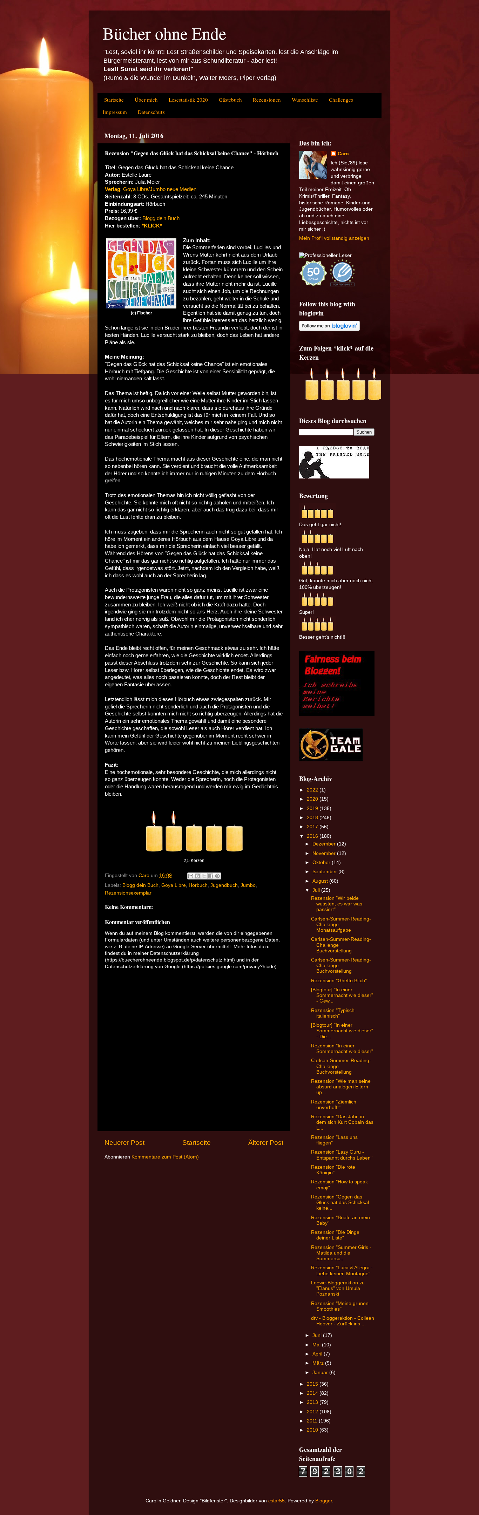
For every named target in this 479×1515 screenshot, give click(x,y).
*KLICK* (152, 226)
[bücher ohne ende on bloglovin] (329, 329)
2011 (313, 1421)
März (318, 1363)
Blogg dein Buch (161, 218)
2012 (313, 1411)
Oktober (322, 862)
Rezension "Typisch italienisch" (333, 1013)
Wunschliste (305, 99)
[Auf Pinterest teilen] (217, 875)
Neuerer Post (124, 1142)
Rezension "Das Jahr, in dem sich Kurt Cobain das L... (342, 1122)
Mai (317, 1344)
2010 (313, 1430)
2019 (313, 808)
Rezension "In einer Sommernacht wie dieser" (342, 1048)
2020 (313, 799)
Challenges (341, 99)
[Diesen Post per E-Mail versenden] (190, 875)
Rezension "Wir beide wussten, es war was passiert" (336, 904)
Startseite (114, 99)
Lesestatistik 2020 (188, 99)
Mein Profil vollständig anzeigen (334, 238)
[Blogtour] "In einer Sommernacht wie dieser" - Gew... (342, 995)
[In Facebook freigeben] (210, 875)
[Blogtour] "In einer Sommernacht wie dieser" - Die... (342, 1031)
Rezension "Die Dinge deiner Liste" (335, 1235)
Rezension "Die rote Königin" (333, 1169)
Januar (320, 1372)
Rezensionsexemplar (128, 893)
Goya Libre (173, 885)
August (320, 881)
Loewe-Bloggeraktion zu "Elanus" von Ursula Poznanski (338, 1288)
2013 (313, 1402)
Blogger (323, 1500)
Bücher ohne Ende (164, 33)
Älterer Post (265, 1142)
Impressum (115, 111)
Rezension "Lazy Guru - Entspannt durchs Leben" (341, 1154)
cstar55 (276, 1500)
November (324, 853)
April (318, 1354)
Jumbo (248, 885)
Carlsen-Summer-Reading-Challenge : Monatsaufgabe (341, 924)
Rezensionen (267, 99)
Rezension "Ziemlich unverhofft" (333, 1104)
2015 (313, 1384)
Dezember (324, 844)
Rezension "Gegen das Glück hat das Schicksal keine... (340, 1202)
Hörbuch (198, 885)
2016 (313, 836)
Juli (316, 890)
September (325, 871)
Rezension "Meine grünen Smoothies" (340, 1306)
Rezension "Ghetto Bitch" (339, 980)
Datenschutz (151, 111)
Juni (317, 1335)
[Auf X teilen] (204, 875)
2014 (313, 1393)
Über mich (146, 99)
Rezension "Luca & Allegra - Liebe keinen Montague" (342, 1270)
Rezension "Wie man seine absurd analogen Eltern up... (341, 1087)
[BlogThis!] (197, 875)
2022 (313, 790)
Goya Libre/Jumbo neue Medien (159, 189)
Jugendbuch (224, 885)
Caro (343, 153)
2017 (313, 826)
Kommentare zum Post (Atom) (165, 1157)
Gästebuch (230, 99)
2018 (313, 817)
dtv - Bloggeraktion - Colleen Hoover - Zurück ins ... (342, 1321)
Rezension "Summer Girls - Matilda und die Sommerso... (341, 1253)
